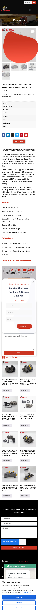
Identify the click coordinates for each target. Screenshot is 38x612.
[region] (19, 595)
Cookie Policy (26, 592)
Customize (19, 602)
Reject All (19, 608)
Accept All (19, 597)
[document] (19, 306)
